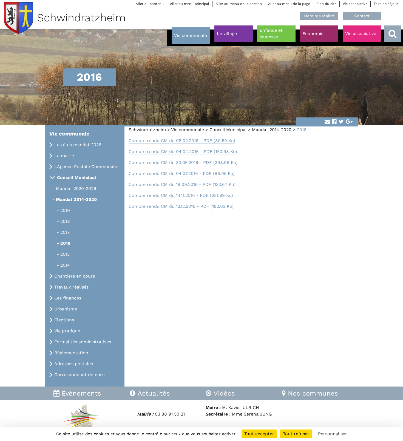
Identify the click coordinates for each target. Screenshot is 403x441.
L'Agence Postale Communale (85, 166)
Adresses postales (73, 363)
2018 (65, 221)
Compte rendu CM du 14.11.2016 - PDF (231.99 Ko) (181, 195)
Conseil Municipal (227, 129)
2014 (65, 265)
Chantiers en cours (74, 276)
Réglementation (71, 352)
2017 (65, 232)
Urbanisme (65, 309)
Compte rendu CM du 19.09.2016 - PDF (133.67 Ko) (182, 184)
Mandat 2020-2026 (76, 188)
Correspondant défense (79, 374)
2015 (65, 254)
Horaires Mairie (319, 15)
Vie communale (187, 129)
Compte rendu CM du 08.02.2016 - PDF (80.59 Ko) (182, 140)
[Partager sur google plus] (349, 122)
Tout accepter (259, 433)
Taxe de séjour (386, 4)
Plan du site (326, 4)
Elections (64, 319)
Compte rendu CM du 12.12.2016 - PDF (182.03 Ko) (181, 206)
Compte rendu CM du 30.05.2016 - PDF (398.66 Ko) (183, 162)
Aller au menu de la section (238, 4)
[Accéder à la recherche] (392, 33)
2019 (65, 210)
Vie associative (355, 4)
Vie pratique (67, 330)
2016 (65, 243)
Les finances (67, 298)
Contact (362, 15)
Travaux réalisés (71, 287)
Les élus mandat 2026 (77, 144)
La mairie (64, 155)
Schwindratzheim (147, 129)
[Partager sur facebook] (334, 122)
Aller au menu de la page (289, 4)
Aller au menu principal (189, 4)
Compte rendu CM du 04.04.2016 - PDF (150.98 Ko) (183, 151)
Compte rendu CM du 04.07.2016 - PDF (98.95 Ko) (182, 173)
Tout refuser (296, 433)
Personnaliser (332, 433)
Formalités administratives (82, 341)
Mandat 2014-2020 (271, 129)
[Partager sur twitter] (341, 122)
